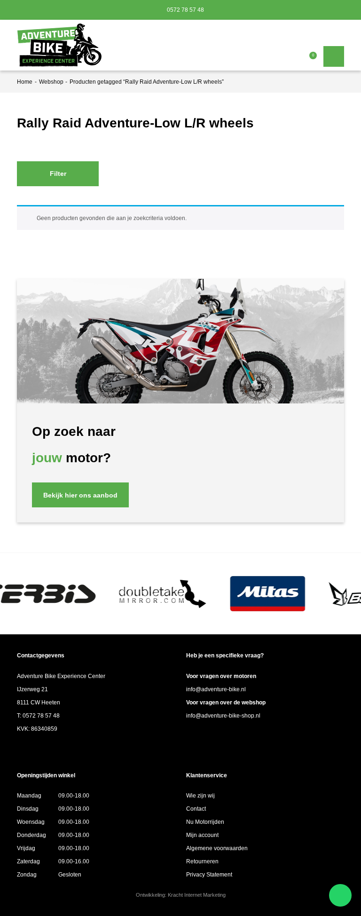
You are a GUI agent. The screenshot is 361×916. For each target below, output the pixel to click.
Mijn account (202, 835)
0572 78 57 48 (184, 10)
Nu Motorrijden (205, 822)
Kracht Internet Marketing (197, 895)
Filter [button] (58, 173)
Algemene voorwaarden (217, 848)
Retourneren (202, 861)
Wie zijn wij (200, 795)
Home (24, 82)
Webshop (51, 82)
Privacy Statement (209, 874)
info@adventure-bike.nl (216, 689)
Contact (196, 808)
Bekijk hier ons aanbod (80, 495)
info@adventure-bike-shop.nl (223, 715)
